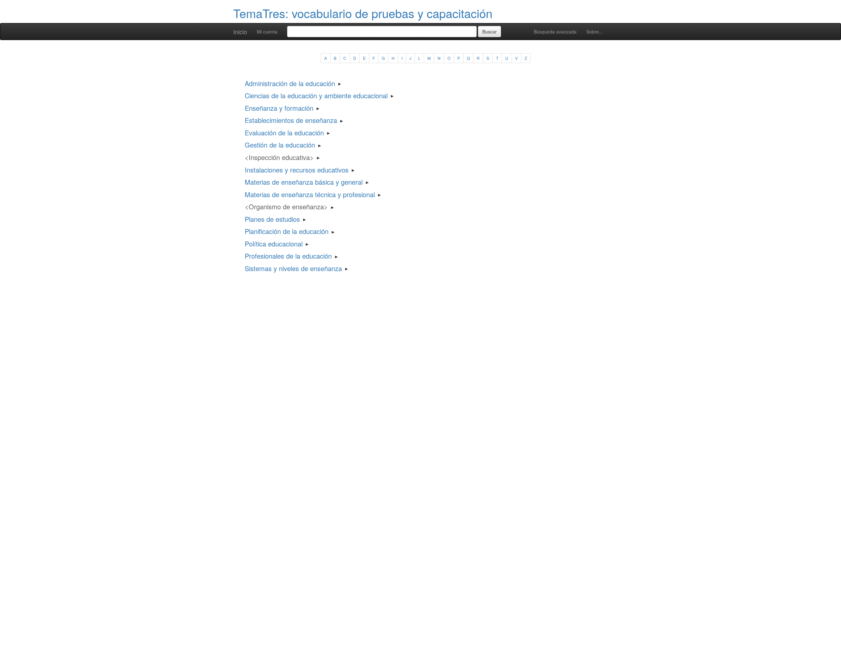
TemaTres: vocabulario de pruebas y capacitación (362, 13)
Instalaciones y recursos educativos (297, 169)
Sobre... (594, 31)
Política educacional (274, 243)
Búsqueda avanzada (555, 31)
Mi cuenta (267, 31)
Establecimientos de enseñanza (291, 120)
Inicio (240, 31)
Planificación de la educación (287, 231)
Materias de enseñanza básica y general (304, 182)
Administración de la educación (290, 83)
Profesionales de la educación (288, 256)
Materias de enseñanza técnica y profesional (310, 194)
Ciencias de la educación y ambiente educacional (316, 95)
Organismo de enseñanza (286, 206)
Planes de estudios (272, 219)
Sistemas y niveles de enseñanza (293, 268)
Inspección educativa (279, 157)
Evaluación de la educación (284, 132)
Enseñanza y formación (279, 108)
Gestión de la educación (280, 145)
